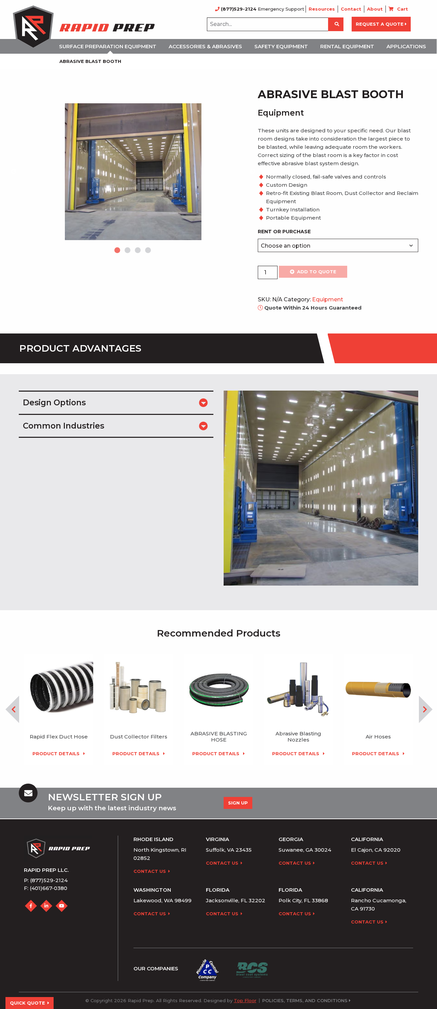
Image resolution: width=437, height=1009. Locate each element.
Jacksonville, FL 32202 (235, 900)
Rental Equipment (347, 46)
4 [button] (148, 250)
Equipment (327, 299)
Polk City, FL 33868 (303, 900)
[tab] (116, 402)
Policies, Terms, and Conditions (305, 1000)
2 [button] (128, 250)
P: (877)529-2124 (46, 880)
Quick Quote (27, 1003)
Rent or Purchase (284, 231)
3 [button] (138, 250)
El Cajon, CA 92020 (375, 850)
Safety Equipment (281, 46)
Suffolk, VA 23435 (229, 850)
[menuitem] (110, 46)
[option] (133, 171)
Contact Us (149, 871)
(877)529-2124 (239, 9)
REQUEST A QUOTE (380, 24)
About (375, 9)
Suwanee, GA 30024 (305, 850)
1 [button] (117, 250)
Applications (406, 46)
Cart (402, 9)
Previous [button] (13, 171)
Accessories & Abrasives (205, 46)
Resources (322, 9)
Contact (351, 9)
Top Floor (245, 1000)
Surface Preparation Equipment (107, 46)
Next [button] (252, 171)
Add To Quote (316, 271)
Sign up (238, 802)
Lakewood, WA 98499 (162, 900)
